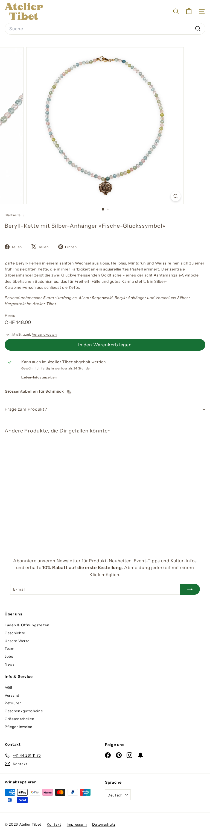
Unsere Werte (17, 641)
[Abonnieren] (190, 589)
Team (9, 648)
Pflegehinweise (18, 726)
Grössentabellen (19, 719)
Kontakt (54, 824)
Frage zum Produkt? (26, 409)
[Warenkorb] (188, 11)
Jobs (9, 656)
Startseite (13, 215)
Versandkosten (44, 334)
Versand (12, 695)
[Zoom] (176, 196)
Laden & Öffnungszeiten (27, 625)
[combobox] (105, 29)
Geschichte (15, 633)
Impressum (77, 824)
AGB (8, 687)
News (9, 664)
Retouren (13, 703)
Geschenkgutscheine (24, 711)
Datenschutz (103, 824)
